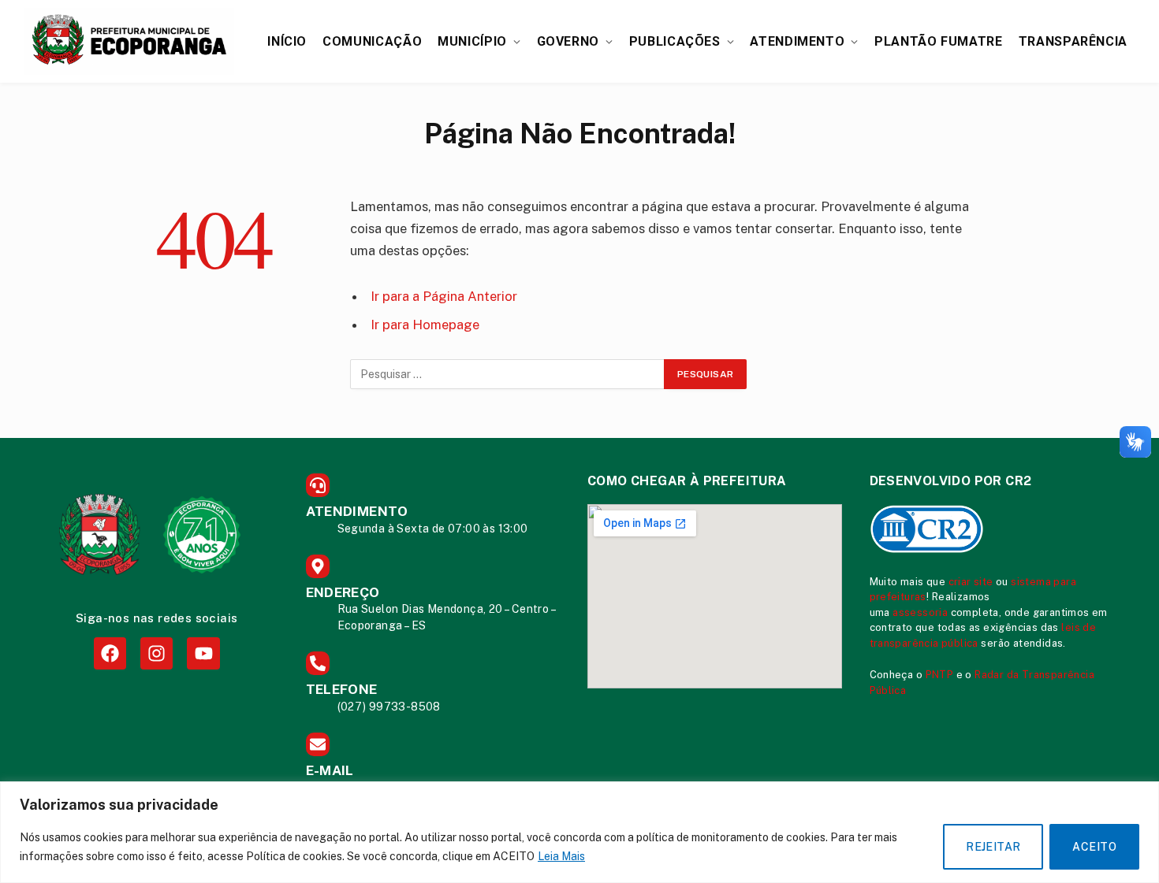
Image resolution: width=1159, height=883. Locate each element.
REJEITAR (993, 846)
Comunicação (372, 41)
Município (472, 41)
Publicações (675, 41)
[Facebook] (110, 653)
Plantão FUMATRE (938, 41)
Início (287, 41)
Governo (568, 41)
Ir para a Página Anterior (444, 296)
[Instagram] (156, 653)
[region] (579, 832)
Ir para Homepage (425, 324)
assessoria (920, 612)
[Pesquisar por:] (507, 374)
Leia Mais (561, 856)
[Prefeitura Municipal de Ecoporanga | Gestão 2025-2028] (129, 41)
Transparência (1073, 41)
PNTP (940, 675)
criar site (970, 582)
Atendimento (797, 41)
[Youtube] (203, 653)
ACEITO (1094, 846)
